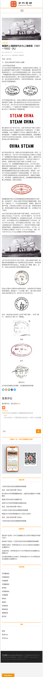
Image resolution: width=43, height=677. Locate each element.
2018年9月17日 (7, 52)
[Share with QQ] (3, 389)
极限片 (4, 602)
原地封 (4, 588)
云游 (3, 551)
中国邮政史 (5, 42)
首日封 (4, 616)
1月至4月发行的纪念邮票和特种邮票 (14, 486)
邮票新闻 (5, 613)
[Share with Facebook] (12, 389)
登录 (18, 403)
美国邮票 (21, 55)
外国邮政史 (5, 591)
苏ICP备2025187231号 (31, 655)
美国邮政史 (15, 55)
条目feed (5, 634)
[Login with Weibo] (3, 407)
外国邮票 (5, 595)
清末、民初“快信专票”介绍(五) (12, 517)
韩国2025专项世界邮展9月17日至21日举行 (16, 514)
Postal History (8, 55)
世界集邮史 (5, 573)
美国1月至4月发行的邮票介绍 (12, 499)
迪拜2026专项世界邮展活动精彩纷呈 (14, 503)
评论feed (5, 638)
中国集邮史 (5, 584)
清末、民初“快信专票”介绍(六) (12, 506)
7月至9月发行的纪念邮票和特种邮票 (14, 521)
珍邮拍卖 (5, 606)
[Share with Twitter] (15, 389)
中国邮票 (5, 581)
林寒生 (4, 545)
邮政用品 (5, 609)
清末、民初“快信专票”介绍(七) (12, 490)
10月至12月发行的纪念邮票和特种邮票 (15, 510)
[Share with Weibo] (6, 389)
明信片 (4, 598)
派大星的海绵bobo (8, 556)
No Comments (19, 52)
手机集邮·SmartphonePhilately (12, 655)
